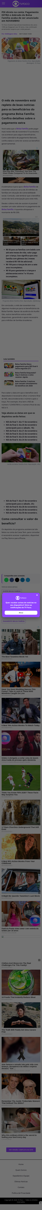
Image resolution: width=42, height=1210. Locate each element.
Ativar (21, 613)
